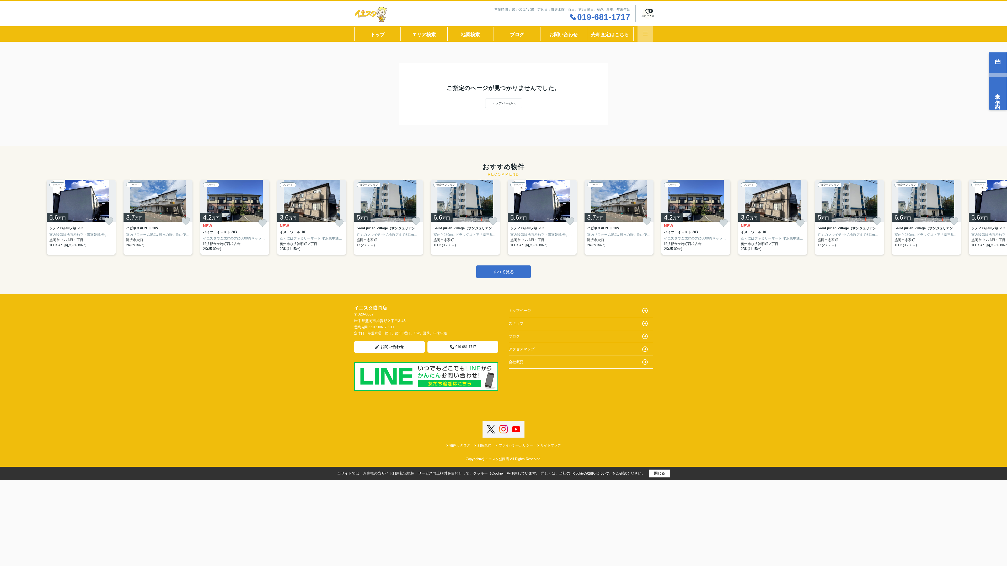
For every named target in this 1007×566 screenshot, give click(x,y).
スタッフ (516, 323)
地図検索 (470, 34)
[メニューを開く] (645, 34)
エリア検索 (424, 34)
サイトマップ (550, 445)
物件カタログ (459, 445)
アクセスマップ (521, 349)
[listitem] (388, 217)
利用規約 (484, 445)
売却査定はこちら (610, 34)
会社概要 (516, 362)
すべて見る (503, 272)
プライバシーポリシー (516, 445)
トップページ (520, 310)
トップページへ (504, 103)
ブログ (517, 34)
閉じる (659, 473)
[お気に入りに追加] (109, 221)
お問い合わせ (563, 34)
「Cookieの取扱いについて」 (591, 473)
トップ (378, 34)
